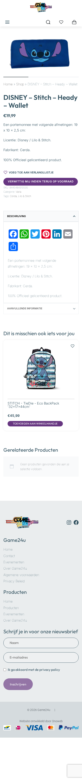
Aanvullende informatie (24, 308)
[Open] (61, 22)
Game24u (14, 540)
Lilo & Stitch (24, 196)
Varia (18, 191)
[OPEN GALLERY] (41, 54)
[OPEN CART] (74, 22)
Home (8, 84)
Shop (20, 84)
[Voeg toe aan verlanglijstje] (72, 344)
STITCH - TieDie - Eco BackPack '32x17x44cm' (33, 405)
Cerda (13, 196)
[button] (35, 423)
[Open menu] (7, 22)
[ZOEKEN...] (48, 22)
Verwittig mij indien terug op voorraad (40, 181)
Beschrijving (16, 216)
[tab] (41, 216)
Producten (15, 592)
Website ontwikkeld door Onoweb (41, 721)
